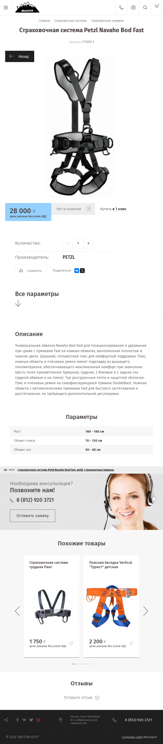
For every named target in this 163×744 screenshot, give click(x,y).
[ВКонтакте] (76, 270)
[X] (82, 270)
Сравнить (34, 271)
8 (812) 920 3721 (35, 500)
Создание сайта (132, 737)
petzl (80, 470)
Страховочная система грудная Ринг (48, 564)
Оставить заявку (32, 515)
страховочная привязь (99, 470)
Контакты (121, 7)
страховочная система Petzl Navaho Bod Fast (46, 470)
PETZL (69, 257)
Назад (23, 56)
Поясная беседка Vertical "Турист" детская (110, 564)
